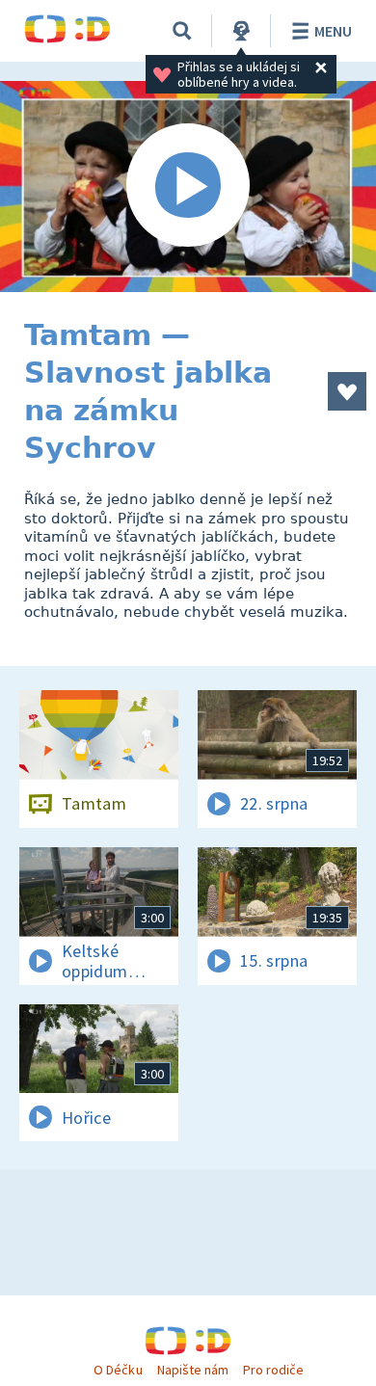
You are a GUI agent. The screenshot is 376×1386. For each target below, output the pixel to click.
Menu (333, 30)
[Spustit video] (188, 186)
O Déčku (118, 1369)
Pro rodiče (273, 1369)
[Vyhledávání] (182, 31)
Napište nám (192, 1369)
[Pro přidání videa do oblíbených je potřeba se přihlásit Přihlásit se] (347, 391)
